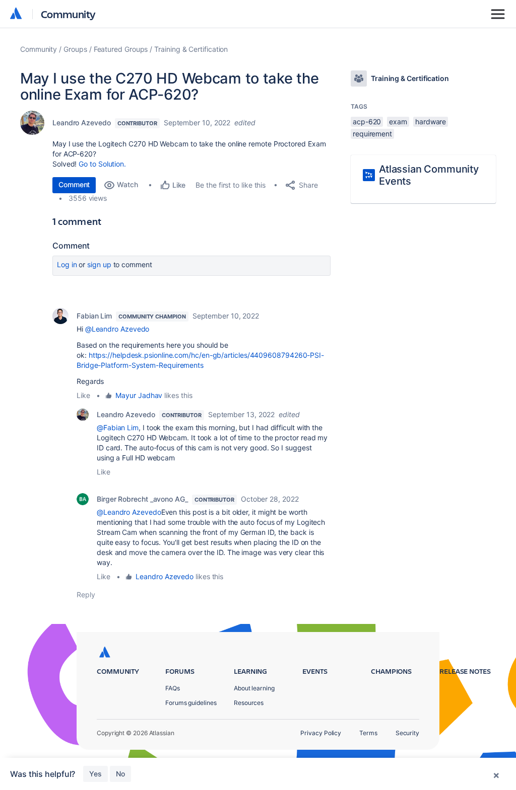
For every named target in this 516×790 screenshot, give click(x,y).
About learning (254, 688)
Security (407, 733)
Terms (368, 733)
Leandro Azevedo (81, 122)
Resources (249, 702)
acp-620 (367, 121)
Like (83, 395)
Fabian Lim (94, 315)
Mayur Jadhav (138, 395)
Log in (67, 264)
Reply (86, 594)
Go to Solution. (102, 164)
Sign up (99, 264)
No (120, 773)
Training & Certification (191, 49)
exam (398, 121)
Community (68, 14)
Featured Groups (121, 49)
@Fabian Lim (118, 427)
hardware (430, 121)
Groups (75, 49)
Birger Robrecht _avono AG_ (142, 499)
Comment (74, 184)
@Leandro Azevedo (117, 329)
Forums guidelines (191, 702)
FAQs (172, 688)
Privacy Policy (320, 733)
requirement (372, 133)
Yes (95, 773)
